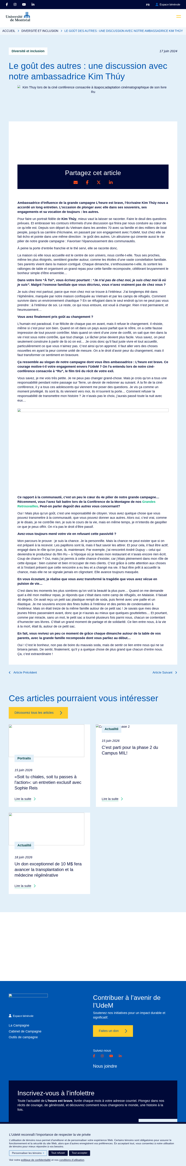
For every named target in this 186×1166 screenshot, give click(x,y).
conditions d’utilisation (71, 1159)
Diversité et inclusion (39, 30)
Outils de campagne (23, 1037)
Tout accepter (79, 1152)
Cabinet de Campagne (25, 1031)
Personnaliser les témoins (28, 1153)
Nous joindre (105, 1066)
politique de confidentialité (36, 1159)
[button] (178, 16)
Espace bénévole (170, 4)
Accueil (8, 30)
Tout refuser (58, 1152)
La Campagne (19, 1025)
